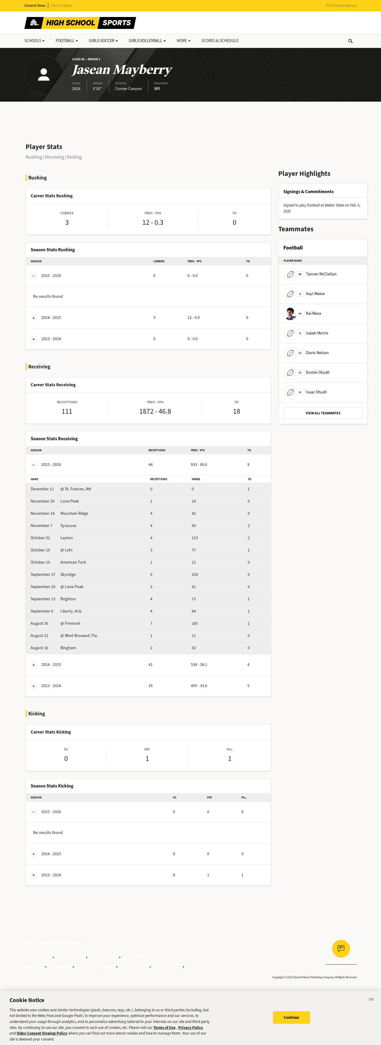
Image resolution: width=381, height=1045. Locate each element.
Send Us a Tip (166, 966)
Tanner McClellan (318, 274)
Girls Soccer (101, 41)
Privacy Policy (70, 957)
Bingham (53, 648)
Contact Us (59, 966)
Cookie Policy (103, 957)
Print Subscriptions (341, 5)
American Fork (58, 562)
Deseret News (35, 5)
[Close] (371, 1000)
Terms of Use (37, 957)
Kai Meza (310, 313)
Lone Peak (55, 501)
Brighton (53, 599)
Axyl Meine (312, 294)
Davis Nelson (314, 353)
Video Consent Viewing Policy (42, 1033)
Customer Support (95, 966)
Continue (291, 1017)
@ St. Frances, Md (61, 489)
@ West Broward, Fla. (64, 635)
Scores (220, 41)
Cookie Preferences (142, 957)
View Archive (199, 966)
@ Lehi (51, 550)
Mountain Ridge (59, 513)
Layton (52, 538)
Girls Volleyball (145, 41)
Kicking (74, 157)
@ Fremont (55, 623)
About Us (33, 966)
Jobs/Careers (133, 966)
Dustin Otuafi (314, 372)
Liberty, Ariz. (56, 611)
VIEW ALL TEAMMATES (323, 413)
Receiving (54, 157)
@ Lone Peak (57, 587)
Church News (61, 5)
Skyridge (53, 574)
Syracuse (53, 525)
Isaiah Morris (313, 333)
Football (65, 41)
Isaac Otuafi (313, 392)
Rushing (34, 157)
